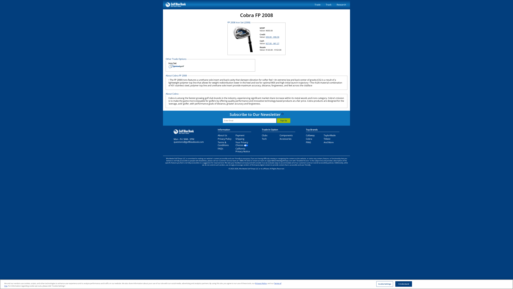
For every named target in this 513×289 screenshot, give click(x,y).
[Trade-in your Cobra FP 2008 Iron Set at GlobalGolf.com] (176, 67)
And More (329, 142)
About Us (222, 135)
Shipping (240, 138)
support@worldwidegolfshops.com (279, 160)
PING (308, 142)
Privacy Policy (224, 138)
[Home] (176, 4)
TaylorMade (330, 135)
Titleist (327, 138)
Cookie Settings (384, 284)
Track (328, 4)
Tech (264, 138)
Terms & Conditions (223, 144)
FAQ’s (220, 148)
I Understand (403, 284)
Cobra (309, 138)
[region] (256, 284)
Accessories (286, 138)
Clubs (264, 135)
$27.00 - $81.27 (272, 43)
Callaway (310, 135)
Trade (317, 4)
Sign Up (283, 121)
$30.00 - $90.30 (272, 37)
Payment (240, 135)
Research (341, 4)
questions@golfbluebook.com (189, 141)
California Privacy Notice (243, 150)
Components (286, 135)
